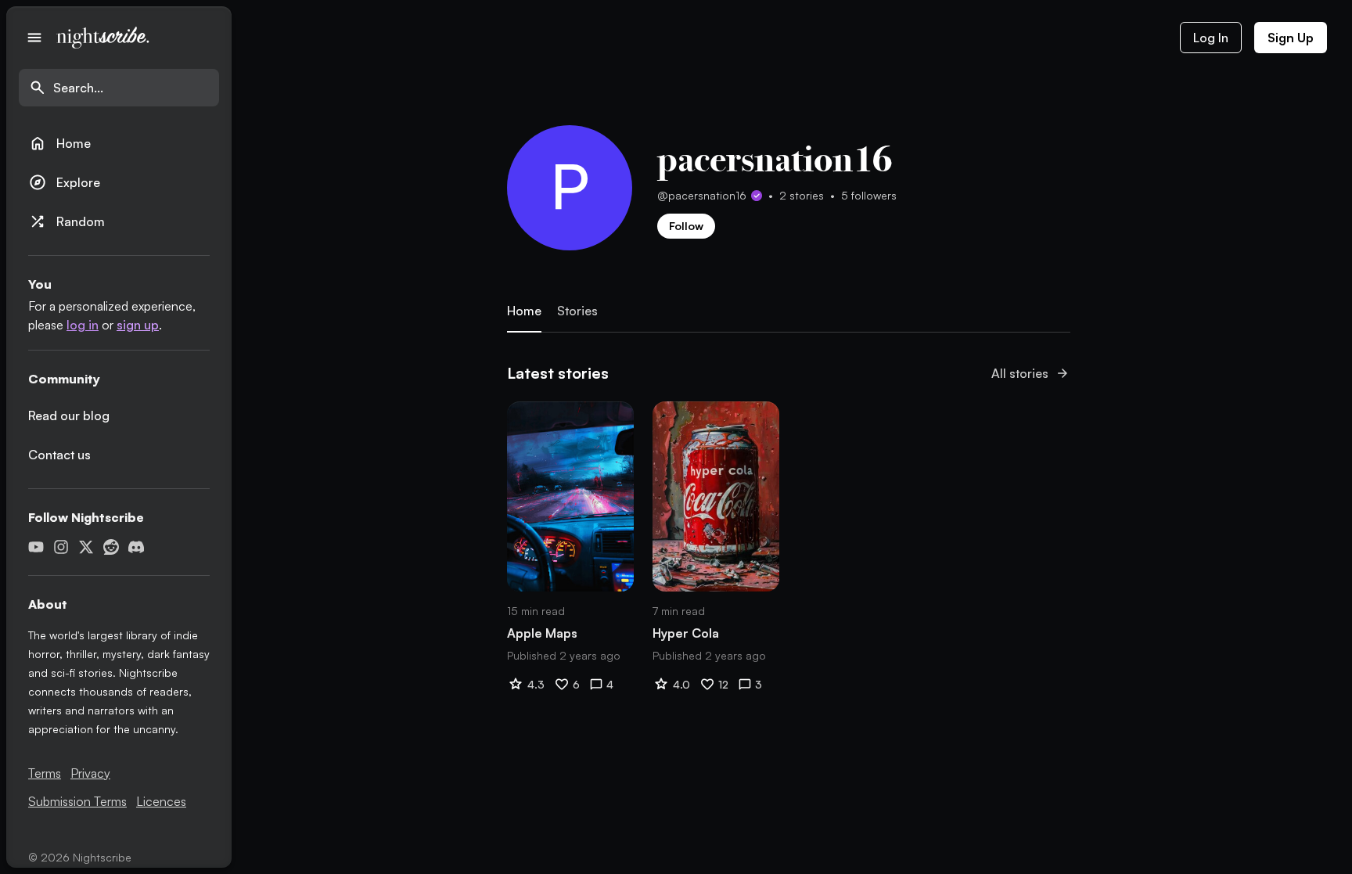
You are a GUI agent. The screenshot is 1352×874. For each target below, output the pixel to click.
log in (83, 325)
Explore (64, 182)
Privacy (90, 773)
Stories (577, 311)
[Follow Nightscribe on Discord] (136, 547)
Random (66, 221)
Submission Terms (77, 801)
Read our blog (69, 415)
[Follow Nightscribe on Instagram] (61, 547)
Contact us (59, 454)
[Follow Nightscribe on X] (86, 547)
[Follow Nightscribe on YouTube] (36, 547)
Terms (44, 773)
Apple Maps (542, 633)
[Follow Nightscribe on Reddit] (111, 547)
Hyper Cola (686, 633)
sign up (138, 325)
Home (59, 143)
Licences (161, 801)
